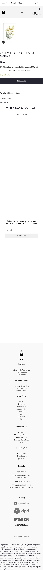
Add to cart (21, 81)
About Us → (6, 3)
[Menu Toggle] (22, 12)
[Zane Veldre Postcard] (10, 33)
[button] (40, 9)
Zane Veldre (4, 102)
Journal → (14, 3)
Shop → (21, 3)
